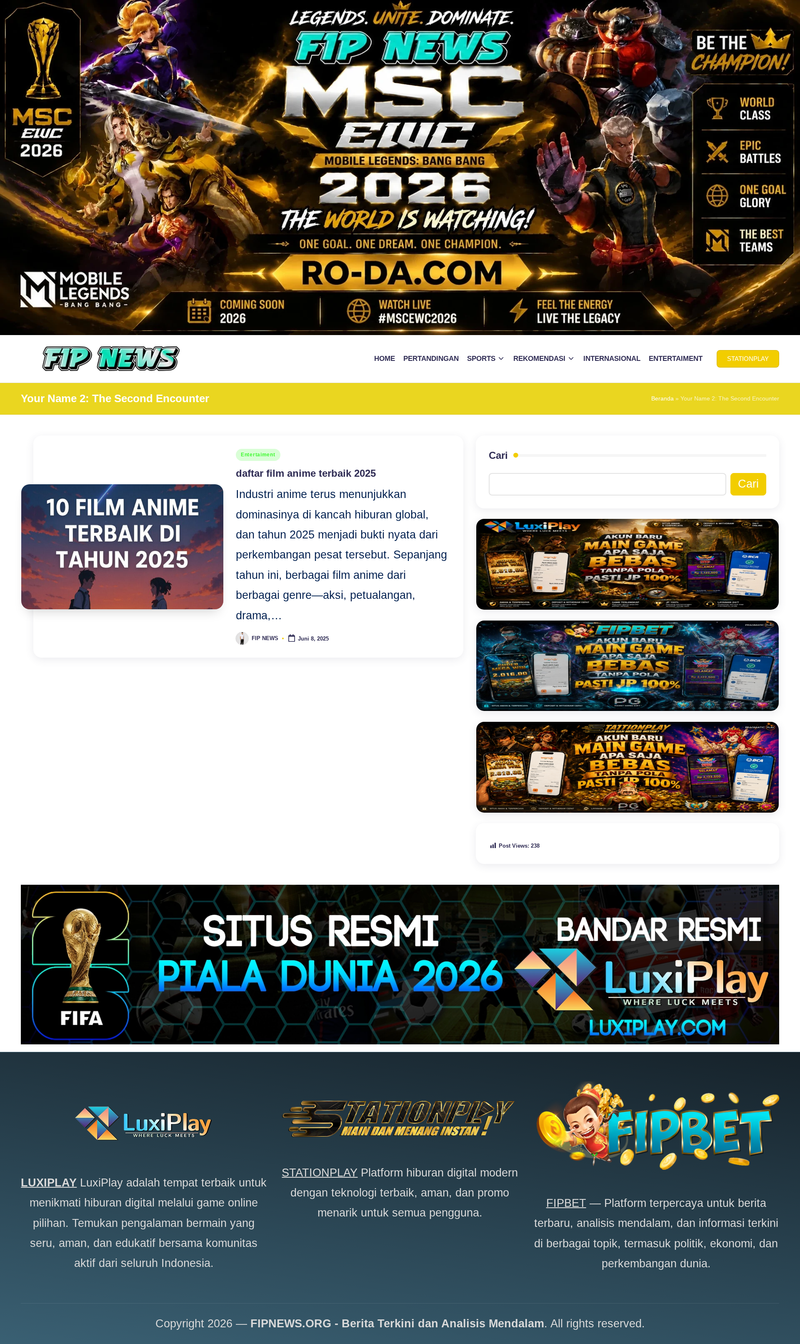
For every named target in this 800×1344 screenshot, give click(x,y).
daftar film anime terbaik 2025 (306, 473)
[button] (748, 359)
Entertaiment (258, 455)
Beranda (662, 398)
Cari (498, 455)
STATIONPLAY (320, 1172)
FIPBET (566, 1203)
